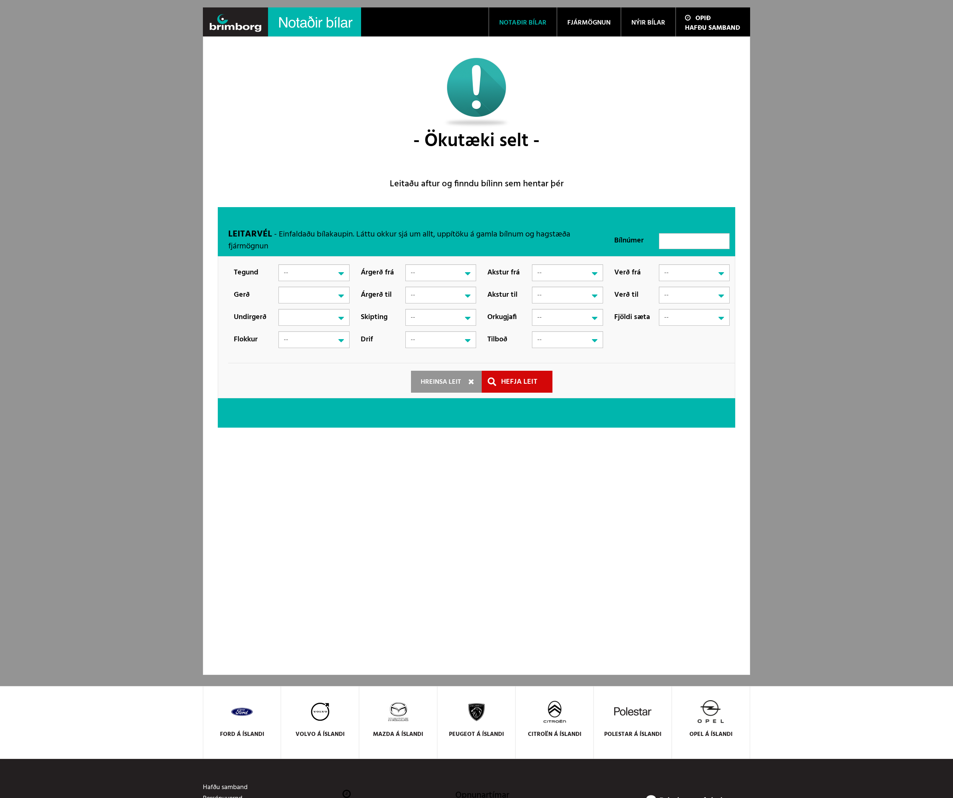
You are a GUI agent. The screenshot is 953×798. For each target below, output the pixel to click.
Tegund (246, 273)
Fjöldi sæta (632, 317)
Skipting (374, 317)
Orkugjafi (502, 317)
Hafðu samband (712, 28)
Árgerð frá (377, 273)
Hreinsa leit (441, 382)
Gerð (242, 295)
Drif (367, 339)
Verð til (626, 295)
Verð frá (627, 273)
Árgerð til (376, 295)
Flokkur (246, 339)
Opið (703, 18)
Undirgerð (250, 317)
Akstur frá (503, 273)
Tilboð (497, 339)
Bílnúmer (629, 241)
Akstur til (502, 295)
